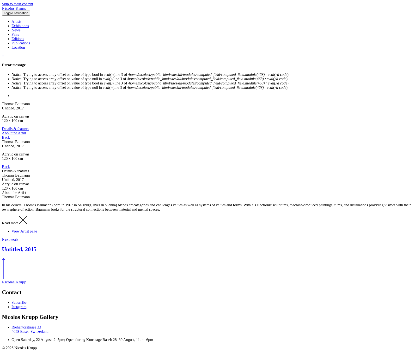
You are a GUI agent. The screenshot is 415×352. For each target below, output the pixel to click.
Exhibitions (20, 26)
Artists (16, 21)
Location (18, 47)
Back (6, 137)
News (16, 30)
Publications (21, 43)
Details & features (15, 129)
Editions (18, 39)
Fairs (15, 34)
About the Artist (14, 133)
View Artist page (24, 231)
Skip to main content (17, 4)
